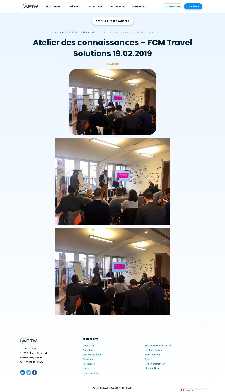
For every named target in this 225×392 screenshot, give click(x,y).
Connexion (172, 6)
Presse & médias (91, 372)
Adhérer (193, 6)
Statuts (148, 359)
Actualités (88, 359)
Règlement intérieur (155, 363)
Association (88, 345)
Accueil (56, 32)
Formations (88, 350)
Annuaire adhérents (92, 354)
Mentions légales (153, 350)
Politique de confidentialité (158, 345)
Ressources (70, 32)
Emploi (86, 368)
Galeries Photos (88, 32)
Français (188, 390)
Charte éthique (152, 368)
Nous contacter (152, 354)
